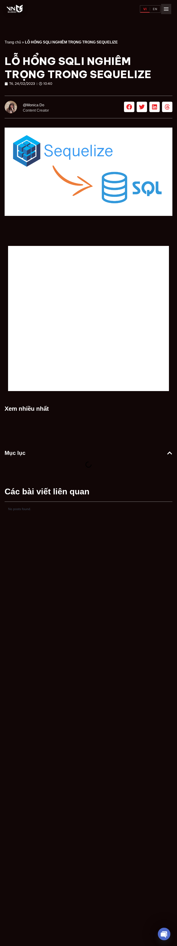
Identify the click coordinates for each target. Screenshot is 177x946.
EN (155, 9)
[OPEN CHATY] (164, 934)
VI (145, 9)
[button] (129, 107)
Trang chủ (13, 42)
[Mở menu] (166, 9)
